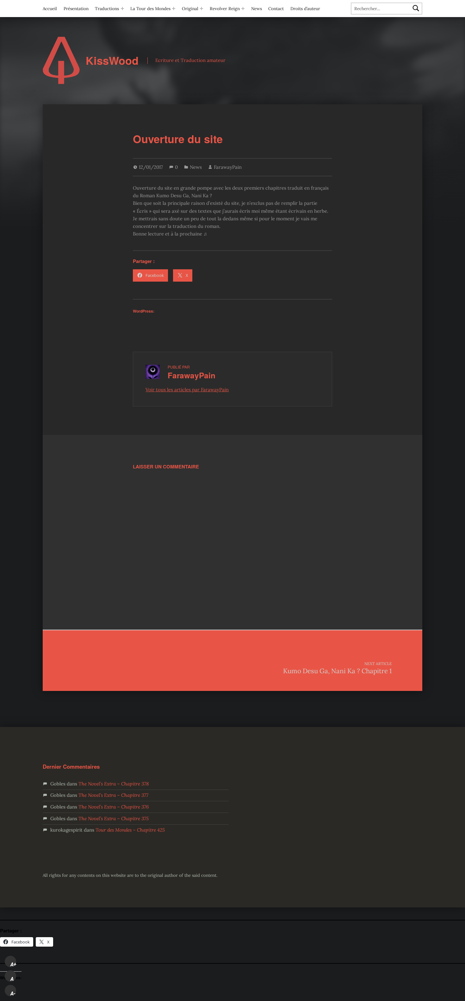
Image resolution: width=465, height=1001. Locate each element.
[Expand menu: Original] (201, 8)
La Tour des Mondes (150, 8)
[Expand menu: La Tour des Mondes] (173, 8)
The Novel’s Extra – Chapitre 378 (113, 784)
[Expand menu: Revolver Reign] (243, 8)
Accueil (50, 8)
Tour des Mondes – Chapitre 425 (130, 830)
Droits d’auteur (305, 8)
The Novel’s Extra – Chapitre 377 (113, 795)
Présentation (76, 8)
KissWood (112, 60)
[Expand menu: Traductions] (122, 8)
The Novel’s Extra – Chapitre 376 (113, 807)
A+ (13, 964)
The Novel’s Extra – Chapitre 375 (113, 818)
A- (13, 993)
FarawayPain (228, 167)
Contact (276, 8)
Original (190, 8)
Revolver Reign (225, 8)
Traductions (107, 8)
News (256, 8)
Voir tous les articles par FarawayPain (187, 390)
